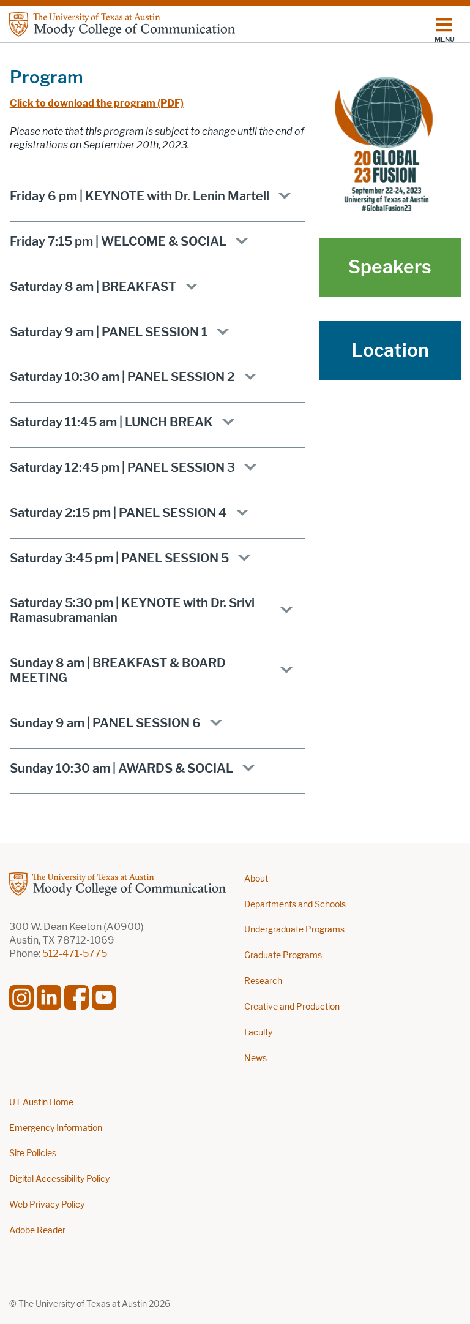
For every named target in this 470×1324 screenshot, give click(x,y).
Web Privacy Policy (46, 1205)
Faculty (258, 1032)
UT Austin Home (41, 1102)
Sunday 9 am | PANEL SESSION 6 (105, 723)
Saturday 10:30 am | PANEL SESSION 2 (122, 376)
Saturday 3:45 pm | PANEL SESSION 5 (119, 558)
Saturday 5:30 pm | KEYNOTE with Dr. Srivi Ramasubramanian (132, 610)
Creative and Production (292, 1007)
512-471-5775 (74, 953)
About (256, 879)
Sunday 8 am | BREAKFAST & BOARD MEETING (118, 670)
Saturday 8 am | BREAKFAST (93, 286)
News (255, 1058)
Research (263, 981)
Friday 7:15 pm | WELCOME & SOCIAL (118, 241)
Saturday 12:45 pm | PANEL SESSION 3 (122, 467)
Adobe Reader (37, 1230)
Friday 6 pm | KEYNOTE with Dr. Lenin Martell (139, 196)
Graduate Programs (283, 955)
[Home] (122, 24)
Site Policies (32, 1153)
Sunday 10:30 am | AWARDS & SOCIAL (121, 768)
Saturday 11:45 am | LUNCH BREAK (111, 422)
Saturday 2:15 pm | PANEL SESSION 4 (118, 512)
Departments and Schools (295, 904)
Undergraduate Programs (294, 930)
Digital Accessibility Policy (59, 1179)
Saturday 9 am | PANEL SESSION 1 (108, 332)
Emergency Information (55, 1128)
